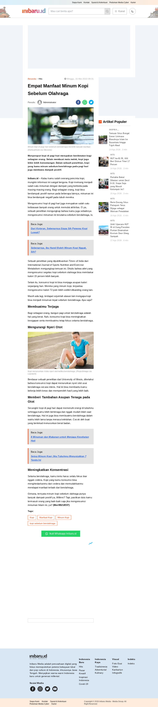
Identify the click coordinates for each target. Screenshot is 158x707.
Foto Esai (117, 663)
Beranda (32, 79)
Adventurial (100, 669)
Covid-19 (83, 684)
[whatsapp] (84, 102)
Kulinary (99, 673)
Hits (40, 79)
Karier (133, 2)
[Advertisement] (79, 47)
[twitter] (91, 102)
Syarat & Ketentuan (99, 2)
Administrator (49, 102)
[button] (132, 11)
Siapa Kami (77, 2)
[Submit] (107, 11)
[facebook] (78, 102)
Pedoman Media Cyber (119, 2)
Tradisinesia (101, 666)
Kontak (86, 2)
